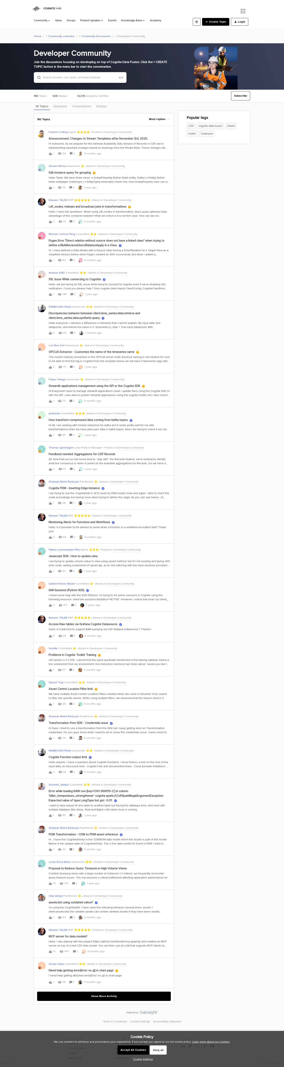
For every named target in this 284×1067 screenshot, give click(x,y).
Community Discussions (96, 36)
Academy (155, 20)
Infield (231, 126)
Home (37, 36)
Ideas (58, 20)
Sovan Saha (56, 964)
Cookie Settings (140, 1021)
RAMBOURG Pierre (60, 306)
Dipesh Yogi (56, 682)
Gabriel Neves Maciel (62, 583)
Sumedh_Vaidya (59, 784)
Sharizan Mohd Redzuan (64, 481)
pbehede (54, 413)
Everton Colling (58, 132)
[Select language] (197, 22)
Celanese (207, 133)
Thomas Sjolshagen (61, 447)
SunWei (53, 648)
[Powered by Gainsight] (142, 1013)
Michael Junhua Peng (62, 234)
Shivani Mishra (57, 166)
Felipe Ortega (57, 379)
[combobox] (80, 77)
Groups (71, 20)
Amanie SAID (57, 272)
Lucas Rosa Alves (60, 862)
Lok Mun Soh (57, 345)
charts (192, 133)
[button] (142, 1059)
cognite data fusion (210, 126)
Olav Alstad (56, 896)
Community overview (61, 36)
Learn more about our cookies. (211, 1041)
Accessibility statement (167, 1021)
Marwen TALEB (58, 200)
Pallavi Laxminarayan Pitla (64, 549)
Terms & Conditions (115, 1021)
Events (112, 20)
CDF (191, 126)
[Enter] (37, 77)
